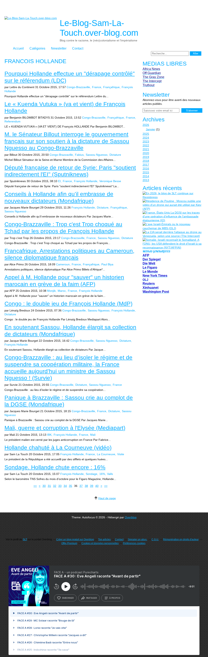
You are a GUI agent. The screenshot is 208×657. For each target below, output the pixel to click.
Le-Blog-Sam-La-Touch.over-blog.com (99, 28)
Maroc (62, 290)
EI (59, 181)
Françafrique (111, 87)
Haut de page (107, 498)
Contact (77, 48)
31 (49, 485)
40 (97, 485)
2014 (146, 176)
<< (35, 485)
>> (105, 485)
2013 (146, 180)
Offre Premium (69, 543)
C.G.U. (155, 539)
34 (65, 485)
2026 (146, 124)
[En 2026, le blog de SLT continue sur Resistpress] (172, 195)
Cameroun (63, 264)
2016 (146, 168)
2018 (146, 160)
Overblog (130, 517)
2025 (146, 133)
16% (102, 473)
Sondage (91, 473)
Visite (120, 454)
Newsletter (58, 48)
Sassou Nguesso (96, 154)
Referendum (12, 121)
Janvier (150, 129)
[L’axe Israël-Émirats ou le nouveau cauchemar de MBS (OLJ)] (172, 226)
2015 (146, 172)
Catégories (37, 48)
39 (91, 485)
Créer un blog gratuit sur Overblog (75, 539)
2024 (146, 137)
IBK (49, 434)
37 (81, 485)
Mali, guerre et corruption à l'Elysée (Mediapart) (64, 428)
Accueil (18, 48)
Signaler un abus (137, 539)
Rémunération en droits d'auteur (181, 539)
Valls (110, 473)
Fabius (79, 154)
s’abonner (68, 598)
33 (60, 485)
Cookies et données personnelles (100, 543)
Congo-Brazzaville (78, 87)
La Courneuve (106, 454)
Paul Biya (107, 264)
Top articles (104, 539)
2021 (146, 149)
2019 (146, 157)
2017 (146, 164)
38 (86, 485)
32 (54, 485)
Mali (92, 434)
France (96, 87)
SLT (25, 539)
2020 (146, 153)
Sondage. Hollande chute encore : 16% (54, 467)
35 (70, 485)
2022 (146, 145)
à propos (114, 598)
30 (44, 485)
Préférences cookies (134, 543)
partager (91, 598)
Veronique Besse (110, 181)
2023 (146, 141)
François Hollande (85, 181)
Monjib (51, 290)
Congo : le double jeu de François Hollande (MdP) (68, 303)
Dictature (115, 154)
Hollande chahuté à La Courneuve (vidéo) (58, 447)
